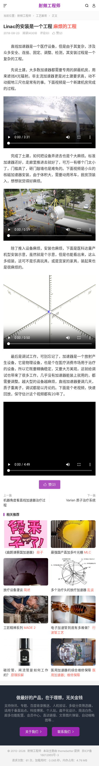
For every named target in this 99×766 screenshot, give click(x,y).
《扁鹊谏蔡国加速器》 (23, 552)
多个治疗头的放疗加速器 (72, 590)
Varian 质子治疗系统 (81, 500)
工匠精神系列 (19, 628)
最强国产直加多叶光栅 (71, 552)
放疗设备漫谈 (16, 590)
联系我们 (66, 731)
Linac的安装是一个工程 (39, 26)
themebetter (65, 751)
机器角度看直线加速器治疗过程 (24, 502)
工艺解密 (41, 16)
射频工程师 (50, 5)
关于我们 (33, 731)
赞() (57, 33)
